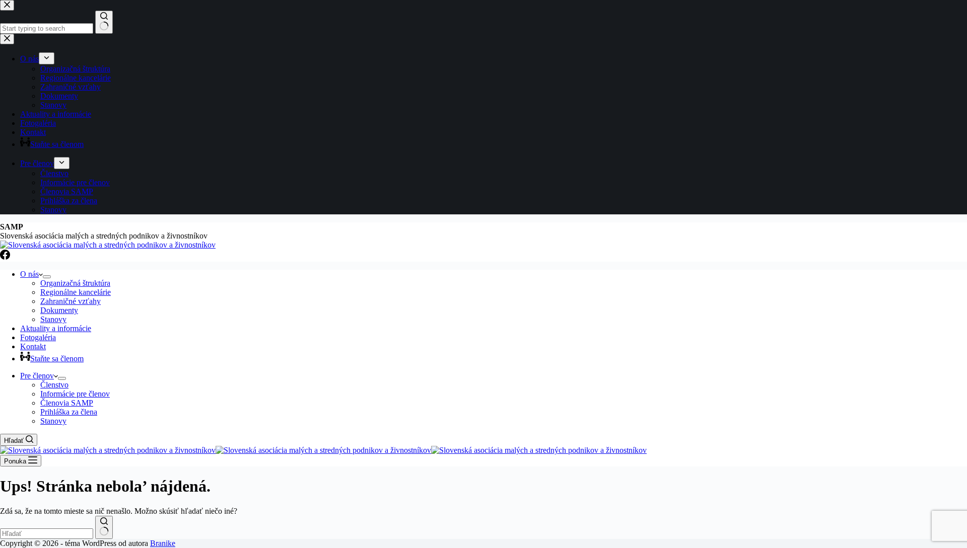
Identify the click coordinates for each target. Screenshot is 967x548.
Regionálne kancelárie (75, 292)
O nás (29, 274)
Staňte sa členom (57, 358)
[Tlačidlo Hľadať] (104, 527)
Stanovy (53, 319)
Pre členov (37, 375)
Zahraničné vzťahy (70, 301)
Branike (162, 543)
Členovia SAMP (66, 403)
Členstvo (54, 384)
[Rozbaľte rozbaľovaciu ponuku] (47, 276)
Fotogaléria (38, 337)
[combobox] (46, 533)
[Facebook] (5, 257)
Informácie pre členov (75, 393)
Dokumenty (59, 310)
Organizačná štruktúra (75, 283)
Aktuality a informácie (55, 328)
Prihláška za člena (68, 412)
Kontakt (33, 346)
